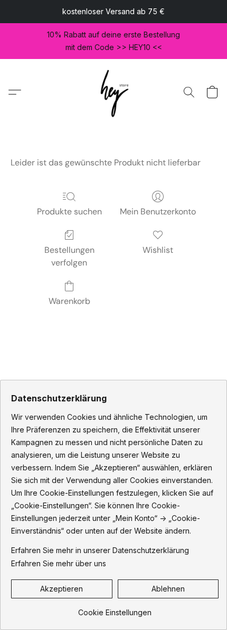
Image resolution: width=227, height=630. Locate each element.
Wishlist (158, 249)
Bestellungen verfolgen (69, 256)
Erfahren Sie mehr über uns (58, 563)
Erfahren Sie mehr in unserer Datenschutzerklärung (100, 550)
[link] (115, 608)
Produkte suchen (69, 211)
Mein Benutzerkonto (158, 211)
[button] (114, 92)
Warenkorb (69, 301)
